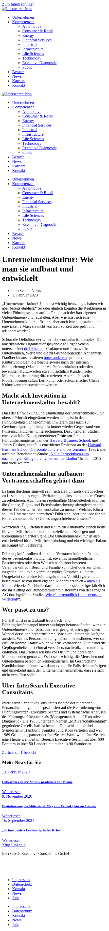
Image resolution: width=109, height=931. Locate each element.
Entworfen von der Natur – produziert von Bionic (37, 782)
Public (27, 152)
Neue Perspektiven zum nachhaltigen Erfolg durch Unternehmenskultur (45, 456)
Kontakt (18, 170)
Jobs (15, 898)
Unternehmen (23, 102)
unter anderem (55, 357)
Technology (31, 143)
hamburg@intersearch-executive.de (30, 871)
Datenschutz (22, 884)
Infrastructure (33, 134)
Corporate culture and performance (58, 449)
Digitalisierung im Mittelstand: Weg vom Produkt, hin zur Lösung (49, 806)
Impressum (21, 880)
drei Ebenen (33, 348)
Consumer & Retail (37, 116)
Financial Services (36, 125)
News (17, 161)
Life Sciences (33, 139)
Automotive (31, 111)
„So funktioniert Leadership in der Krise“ (32, 830)
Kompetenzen (23, 107)
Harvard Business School (69, 440)
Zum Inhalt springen (18, 4)
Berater (18, 157)
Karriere (18, 166)
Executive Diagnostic (39, 148)
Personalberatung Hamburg (26, 862)
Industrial (29, 130)
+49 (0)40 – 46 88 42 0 (32, 866)
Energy (28, 120)
